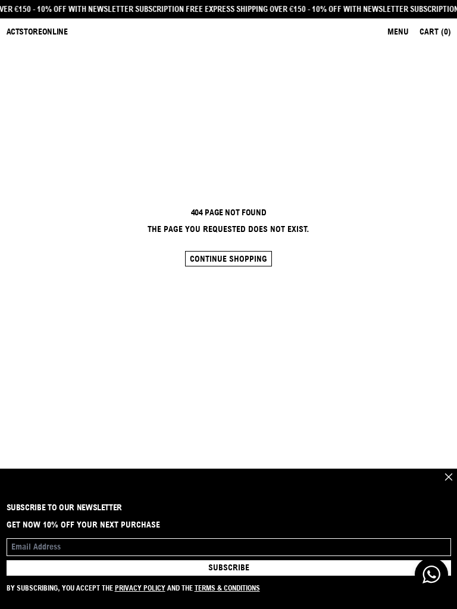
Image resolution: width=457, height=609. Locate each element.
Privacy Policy (140, 587)
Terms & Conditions (227, 587)
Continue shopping (228, 258)
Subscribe (228, 567)
